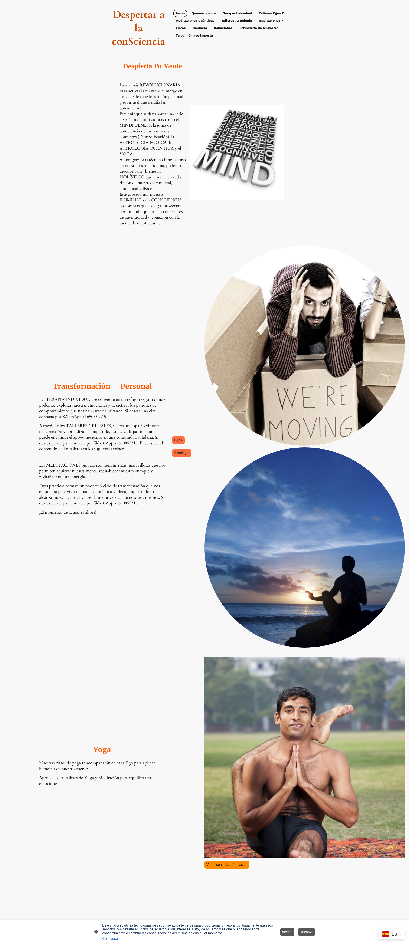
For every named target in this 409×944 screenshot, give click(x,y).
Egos (178, 440)
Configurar (110, 938)
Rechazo (306, 932)
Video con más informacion (227, 864)
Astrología (181, 453)
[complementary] (392, 934)
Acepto (287, 932)
